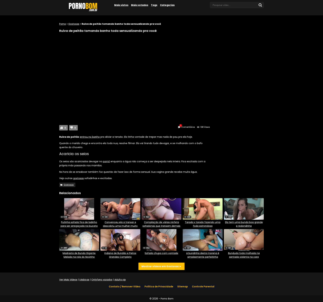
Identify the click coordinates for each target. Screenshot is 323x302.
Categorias (167, 5)
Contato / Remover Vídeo (124, 286)
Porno (62, 24)
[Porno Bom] (84, 11)
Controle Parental (203, 286)
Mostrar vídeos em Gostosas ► (161, 266)
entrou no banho (90, 137)
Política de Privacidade (159, 286)
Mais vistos (121, 5)
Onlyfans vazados (101, 279)
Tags (154, 5)
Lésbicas (84, 279)
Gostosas (73, 24)
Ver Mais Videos (68, 279)
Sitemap (182, 286)
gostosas (78, 178)
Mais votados (139, 5)
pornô (106, 161)
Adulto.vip (120, 279)
